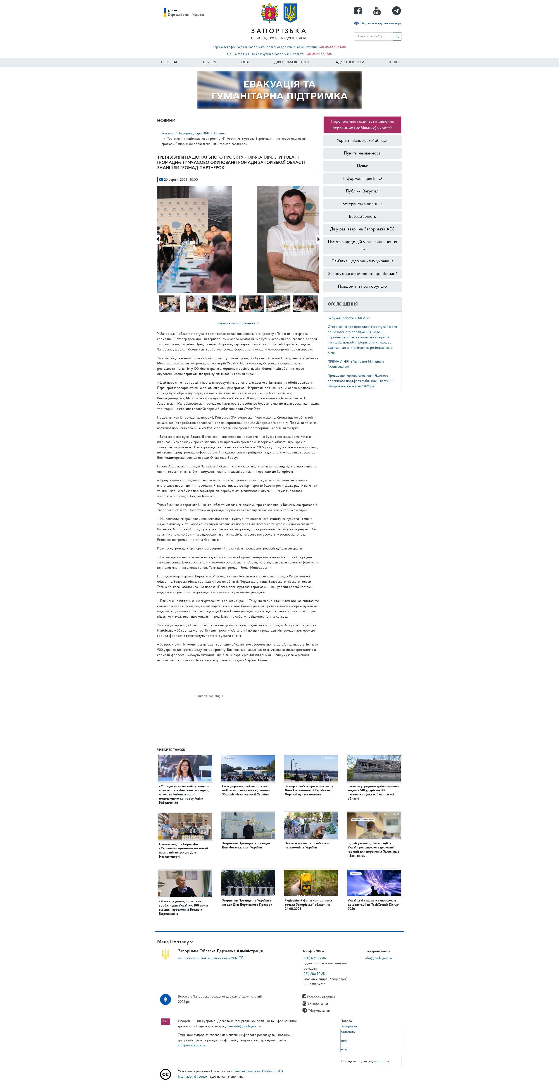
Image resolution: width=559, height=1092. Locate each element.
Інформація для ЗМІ (194, 133)
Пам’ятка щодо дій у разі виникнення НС (362, 245)
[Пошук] (397, 36)
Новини (220, 133)
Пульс (362, 166)
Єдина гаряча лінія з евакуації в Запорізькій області (265, 54)
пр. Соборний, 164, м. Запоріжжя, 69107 (207, 958)
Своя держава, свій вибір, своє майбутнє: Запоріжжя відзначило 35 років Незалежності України (246, 790)
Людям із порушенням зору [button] (381, 23)
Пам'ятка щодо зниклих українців (362, 261)
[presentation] (157, 239)
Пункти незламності (362, 153)
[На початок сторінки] (279, 1084)
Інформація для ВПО (362, 179)
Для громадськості (292, 62)
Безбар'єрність (362, 217)
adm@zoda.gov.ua (378, 958)
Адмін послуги (350, 62)
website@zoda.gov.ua (244, 1026)
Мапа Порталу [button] (173, 942)
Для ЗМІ (209, 62)
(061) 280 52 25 (313, 974)
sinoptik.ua (381, 1061)
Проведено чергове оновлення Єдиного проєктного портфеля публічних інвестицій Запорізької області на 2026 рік (360, 381)
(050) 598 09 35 (314, 958)
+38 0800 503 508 (332, 47)
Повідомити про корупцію (362, 286)
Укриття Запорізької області (362, 141)
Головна (169, 62)
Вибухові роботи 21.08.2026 (349, 318)
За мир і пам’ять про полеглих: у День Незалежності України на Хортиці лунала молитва (309, 790)
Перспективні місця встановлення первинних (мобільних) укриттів (362, 124)
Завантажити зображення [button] (236, 323)
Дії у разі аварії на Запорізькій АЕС (362, 229)
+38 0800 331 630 (318, 54)
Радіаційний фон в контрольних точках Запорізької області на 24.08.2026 (308, 905)
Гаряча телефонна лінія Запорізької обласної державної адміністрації (265, 47)
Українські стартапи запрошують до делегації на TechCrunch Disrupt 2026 (373, 905)
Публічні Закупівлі (362, 191)
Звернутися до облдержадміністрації (362, 274)
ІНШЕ (393, 62)
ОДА (245, 62)
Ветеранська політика (362, 204)
